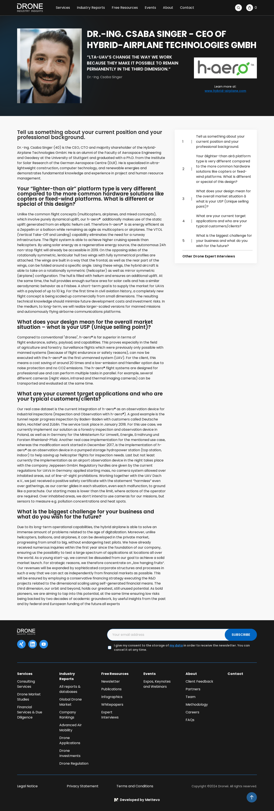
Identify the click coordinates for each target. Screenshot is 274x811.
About (168, 7)
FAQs (190, 719)
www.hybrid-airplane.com (225, 91)
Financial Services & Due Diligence (29, 712)
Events (150, 7)
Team (190, 696)
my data (176, 645)
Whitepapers (112, 704)
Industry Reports (91, 7)
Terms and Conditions (134, 786)
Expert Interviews (110, 715)
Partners (193, 689)
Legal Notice (27, 786)
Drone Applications (69, 740)
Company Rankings (67, 715)
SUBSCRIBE (241, 634)
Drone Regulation (73, 763)
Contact (187, 7)
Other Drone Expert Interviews (208, 256)
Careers (192, 712)
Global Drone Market (70, 702)
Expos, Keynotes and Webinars (157, 684)
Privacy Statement (82, 786)
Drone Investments (69, 753)
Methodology (197, 704)
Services (63, 7)
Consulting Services (26, 684)
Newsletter (110, 681)
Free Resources (125, 7)
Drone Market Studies (29, 697)
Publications (111, 689)
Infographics (111, 696)
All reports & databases (69, 689)
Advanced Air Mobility (70, 728)
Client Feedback (199, 681)
